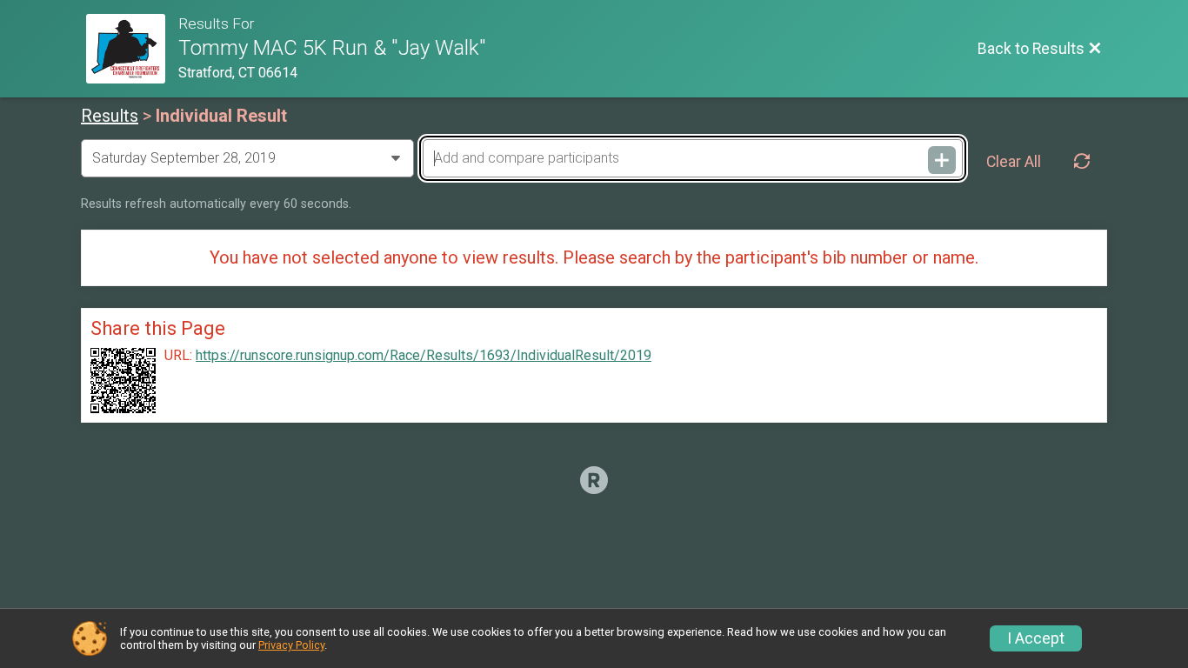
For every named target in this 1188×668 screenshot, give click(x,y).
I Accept (1036, 638)
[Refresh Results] (1082, 161)
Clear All (1013, 161)
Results (109, 115)
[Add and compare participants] (942, 160)
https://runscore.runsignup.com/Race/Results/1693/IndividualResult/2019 (423, 356)
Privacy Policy (291, 644)
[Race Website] (132, 49)
